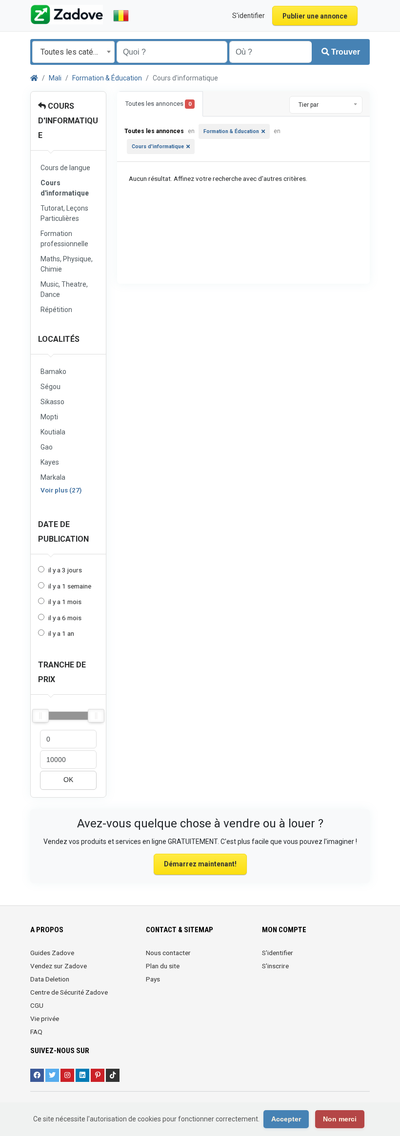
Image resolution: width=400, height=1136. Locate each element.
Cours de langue (65, 168)
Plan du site (163, 966)
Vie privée (44, 1018)
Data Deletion (49, 979)
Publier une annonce (314, 16)
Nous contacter (168, 953)
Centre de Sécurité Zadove (69, 992)
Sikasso (52, 402)
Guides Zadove (52, 953)
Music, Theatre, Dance (64, 289)
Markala (52, 477)
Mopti (49, 417)
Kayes (49, 462)
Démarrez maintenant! (200, 864)
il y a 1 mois (64, 602)
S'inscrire (275, 966)
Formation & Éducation (107, 78)
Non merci (340, 1119)
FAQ (36, 1032)
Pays (153, 979)
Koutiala (52, 432)
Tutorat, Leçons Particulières (64, 213)
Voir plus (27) (60, 490)
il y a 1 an (61, 633)
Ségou (50, 387)
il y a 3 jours (65, 570)
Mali (55, 78)
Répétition (56, 309)
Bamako (53, 371)
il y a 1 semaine (69, 586)
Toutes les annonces (158, 103)
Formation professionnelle (64, 239)
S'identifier (277, 953)
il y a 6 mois (64, 618)
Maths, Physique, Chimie (66, 264)
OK (68, 779)
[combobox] (73, 52)
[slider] (40, 716)
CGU (36, 1005)
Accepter (286, 1119)
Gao (46, 447)
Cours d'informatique (68, 120)
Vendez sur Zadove (58, 966)
